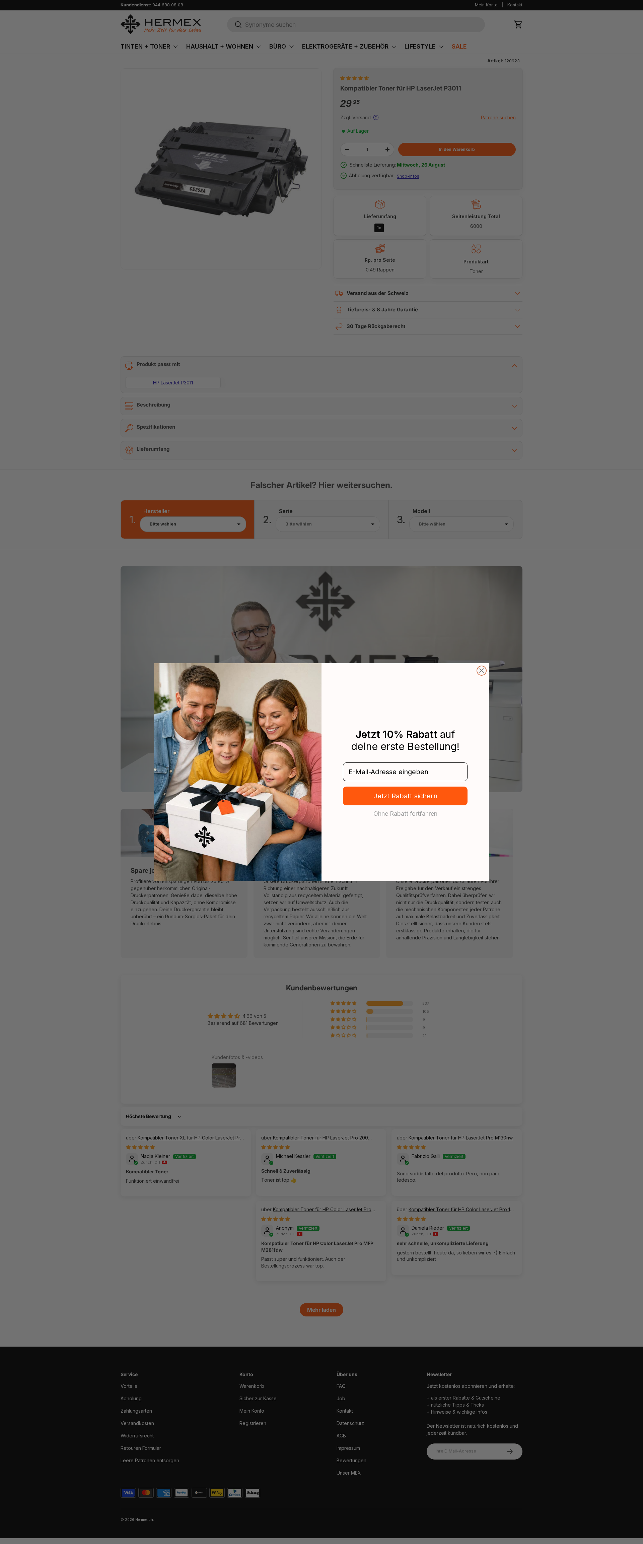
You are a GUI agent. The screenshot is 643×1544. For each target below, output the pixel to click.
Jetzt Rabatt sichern (405, 796)
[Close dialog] (481, 670)
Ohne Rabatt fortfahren (405, 813)
